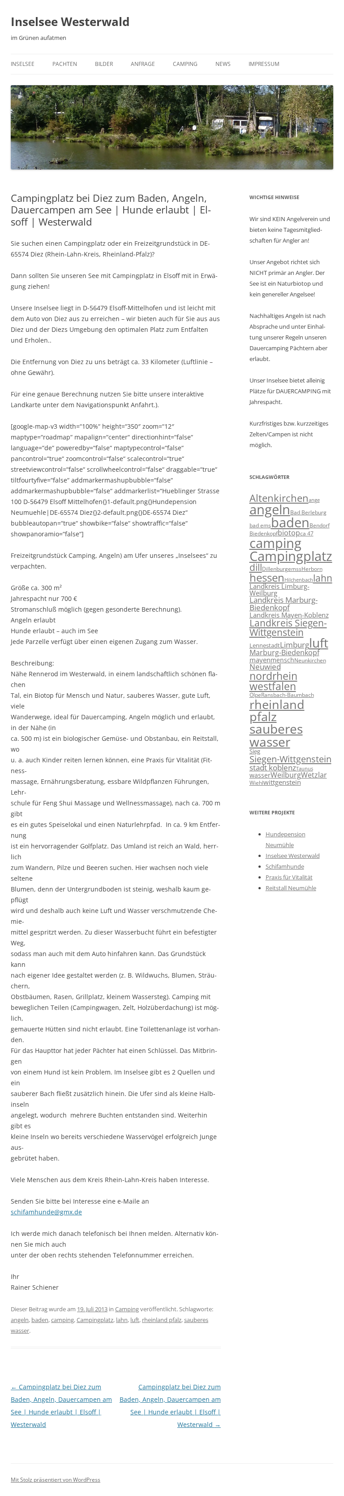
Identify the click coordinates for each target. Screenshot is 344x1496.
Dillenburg (275, 569)
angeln (20, 1320)
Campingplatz (95, 1320)
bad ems (260, 525)
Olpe (255, 695)
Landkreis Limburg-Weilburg (279, 589)
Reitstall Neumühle (291, 888)
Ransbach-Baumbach (287, 694)
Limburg (294, 644)
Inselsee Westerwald (70, 21)
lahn (122, 1320)
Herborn (311, 569)
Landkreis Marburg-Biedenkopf (283, 604)
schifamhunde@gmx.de (46, 1212)
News (223, 64)
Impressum (264, 64)
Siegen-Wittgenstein (290, 758)
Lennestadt (264, 645)
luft (134, 1320)
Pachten (64, 64)
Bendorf (320, 525)
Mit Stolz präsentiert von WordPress (55, 1479)
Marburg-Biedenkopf (284, 652)
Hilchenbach (298, 580)
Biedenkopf (263, 533)
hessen (266, 577)
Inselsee (22, 64)
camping (62, 1320)
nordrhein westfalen (273, 681)
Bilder (104, 64)
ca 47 (307, 533)
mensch (282, 660)
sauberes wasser (276, 735)
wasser (260, 775)
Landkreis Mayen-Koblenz (289, 614)
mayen (260, 659)
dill (255, 567)
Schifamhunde (285, 866)
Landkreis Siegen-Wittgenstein (288, 628)
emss (294, 568)
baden (39, 1320)
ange (314, 500)
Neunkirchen (310, 660)
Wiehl (256, 782)
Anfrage (143, 64)
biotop (289, 532)
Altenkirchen (279, 497)
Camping (185, 64)
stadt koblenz (272, 767)
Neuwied (265, 666)
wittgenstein (282, 782)
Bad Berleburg (308, 512)
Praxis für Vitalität (289, 877)
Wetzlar (314, 775)
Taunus (304, 768)
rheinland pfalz (161, 1320)
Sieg (254, 751)
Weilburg (286, 775)
